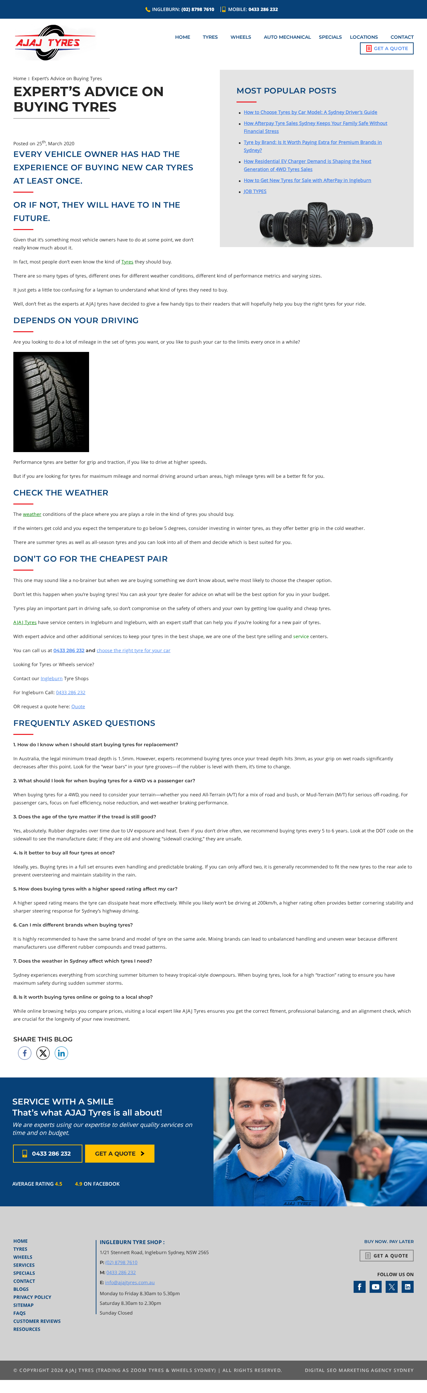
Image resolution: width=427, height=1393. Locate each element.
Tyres (210, 37)
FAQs (19, 1313)
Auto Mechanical (287, 37)
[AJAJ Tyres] (54, 42)
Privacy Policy (32, 1297)
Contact (402, 37)
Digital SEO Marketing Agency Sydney (359, 1370)
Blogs (21, 1289)
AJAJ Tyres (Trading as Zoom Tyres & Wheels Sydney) (140, 1370)
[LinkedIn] (408, 1287)
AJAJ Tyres (25, 622)
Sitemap (23, 1305)
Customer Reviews (37, 1321)
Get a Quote (391, 48)
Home (182, 37)
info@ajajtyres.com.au (130, 1282)
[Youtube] (376, 1287)
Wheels (241, 37)
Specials (330, 37)
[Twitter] (392, 1287)
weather (32, 514)
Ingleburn (52, 678)
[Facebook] (360, 1287)
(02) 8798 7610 (197, 9)
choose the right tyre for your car (133, 650)
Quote (78, 706)
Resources (26, 1329)
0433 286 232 (263, 9)
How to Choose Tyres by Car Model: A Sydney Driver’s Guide (310, 112)
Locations (364, 37)
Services (24, 1265)
